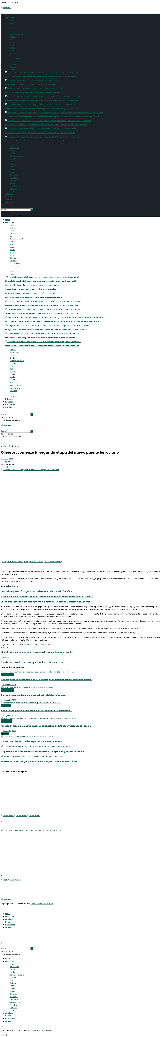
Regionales (10, 17)
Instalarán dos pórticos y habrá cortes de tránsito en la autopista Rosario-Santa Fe (40, 133)
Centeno (13, 29)
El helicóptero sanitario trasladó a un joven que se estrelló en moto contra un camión (41, 76)
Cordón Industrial (16, 34)
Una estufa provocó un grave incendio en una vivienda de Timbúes (36, 591)
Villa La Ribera (48, 644)
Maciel (12, 48)
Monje (12, 50)
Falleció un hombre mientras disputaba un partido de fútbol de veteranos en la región (41, 100)
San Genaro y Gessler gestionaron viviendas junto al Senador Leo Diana (39, 761)
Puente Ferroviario (21, 644)
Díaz (11, 39)
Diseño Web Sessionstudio (42, 904)
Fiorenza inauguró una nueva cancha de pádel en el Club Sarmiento (33, 92)
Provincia (13, 56)
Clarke (12, 31)
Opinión (8, 202)
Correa (12, 37)
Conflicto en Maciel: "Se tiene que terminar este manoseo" (32, 741)
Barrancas (13, 26)
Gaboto (12, 42)
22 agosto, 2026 (9, 731)
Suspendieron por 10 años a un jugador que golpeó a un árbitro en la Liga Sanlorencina (41, 108)
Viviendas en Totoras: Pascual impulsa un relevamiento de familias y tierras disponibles (42, 141)
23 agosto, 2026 (9, 684)
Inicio (7, 15)
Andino (12, 23)
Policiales (9, 194)
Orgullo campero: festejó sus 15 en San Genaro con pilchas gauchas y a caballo (43, 751)
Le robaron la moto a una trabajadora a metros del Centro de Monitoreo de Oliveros (45, 601)
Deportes (9, 197)
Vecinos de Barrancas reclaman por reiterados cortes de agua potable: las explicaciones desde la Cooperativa (52, 117)
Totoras (13, 69)
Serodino (13, 64)
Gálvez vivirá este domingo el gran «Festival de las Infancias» (31, 84)
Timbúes (13, 67)
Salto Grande (15, 59)
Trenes (39, 644)
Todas (12, 20)
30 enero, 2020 (7, 459)
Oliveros (13, 53)
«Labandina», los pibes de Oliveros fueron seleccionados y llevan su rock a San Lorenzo (47, 596)
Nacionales (10, 199)
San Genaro (14, 61)
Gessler (12, 45)
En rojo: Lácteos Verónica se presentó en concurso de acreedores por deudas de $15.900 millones (46, 125)
